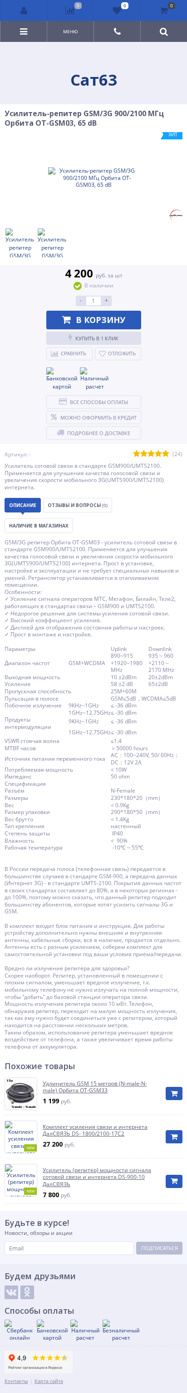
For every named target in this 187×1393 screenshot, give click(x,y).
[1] (136, 454)
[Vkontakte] (11, 1292)
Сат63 (93, 79)
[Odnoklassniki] (27, 1292)
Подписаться (159, 1247)
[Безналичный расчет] (121, 1330)
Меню (70, 31)
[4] (158, 454)
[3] (151, 454)
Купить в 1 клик (96, 338)
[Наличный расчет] (95, 379)
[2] (144, 454)
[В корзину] (174, 1093)
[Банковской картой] (62, 379)
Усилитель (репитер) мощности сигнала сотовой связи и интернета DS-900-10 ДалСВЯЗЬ (97, 1177)
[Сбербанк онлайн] (19, 1330)
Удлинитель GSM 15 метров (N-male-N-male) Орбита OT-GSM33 (95, 1087)
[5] (165, 454)
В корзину (100, 319)
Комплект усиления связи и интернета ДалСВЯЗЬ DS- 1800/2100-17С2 (95, 1130)
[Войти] (24, 10)
